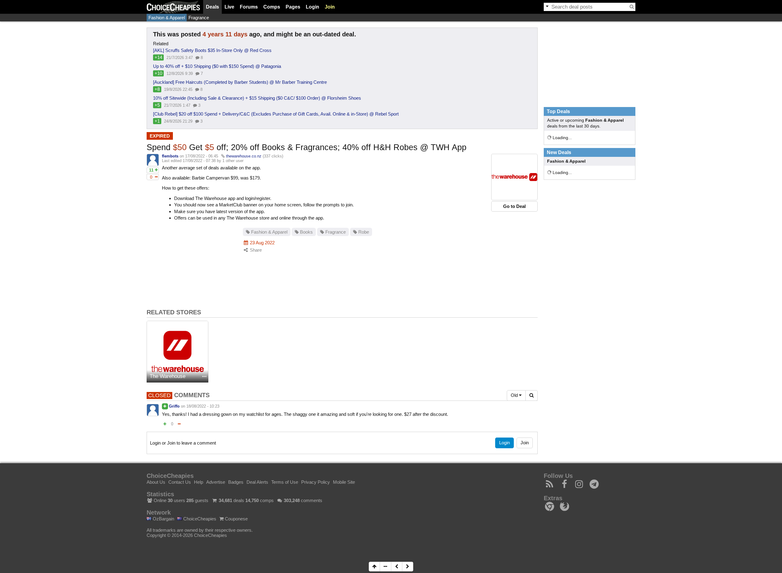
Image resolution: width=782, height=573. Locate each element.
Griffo (174, 406)
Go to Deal (514, 206)
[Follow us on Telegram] (594, 485)
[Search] (631, 7)
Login (312, 6)
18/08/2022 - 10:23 (202, 406)
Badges (235, 482)
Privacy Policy (315, 482)
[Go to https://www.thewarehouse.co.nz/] (514, 177)
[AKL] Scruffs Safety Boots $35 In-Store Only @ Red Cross (212, 50)
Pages (293, 6)
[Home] (173, 7)
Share (255, 250)
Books (306, 232)
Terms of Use (284, 482)
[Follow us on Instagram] (579, 485)
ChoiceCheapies (199, 518)
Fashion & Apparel (166, 17)
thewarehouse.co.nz (243, 156)
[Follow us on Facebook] (565, 485)
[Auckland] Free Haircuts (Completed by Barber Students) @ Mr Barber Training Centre (240, 82)
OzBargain (163, 518)
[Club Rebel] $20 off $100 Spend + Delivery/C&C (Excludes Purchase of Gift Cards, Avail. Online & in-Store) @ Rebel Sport (276, 113)
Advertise (215, 482)
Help (198, 482)
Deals (212, 6)
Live (229, 6)
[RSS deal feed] (550, 485)
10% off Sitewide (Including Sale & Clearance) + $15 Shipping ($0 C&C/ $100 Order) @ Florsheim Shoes (257, 98)
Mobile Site (344, 482)
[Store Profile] (204, 377)
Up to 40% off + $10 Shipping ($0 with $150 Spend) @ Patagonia (217, 66)
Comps (271, 6)
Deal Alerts (257, 482)
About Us (156, 482)
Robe (363, 232)
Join (330, 6)
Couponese (236, 518)
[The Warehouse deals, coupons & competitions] (177, 352)
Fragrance (198, 17)
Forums (249, 6)
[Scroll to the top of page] (374, 566)
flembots (170, 156)
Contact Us (179, 482)
